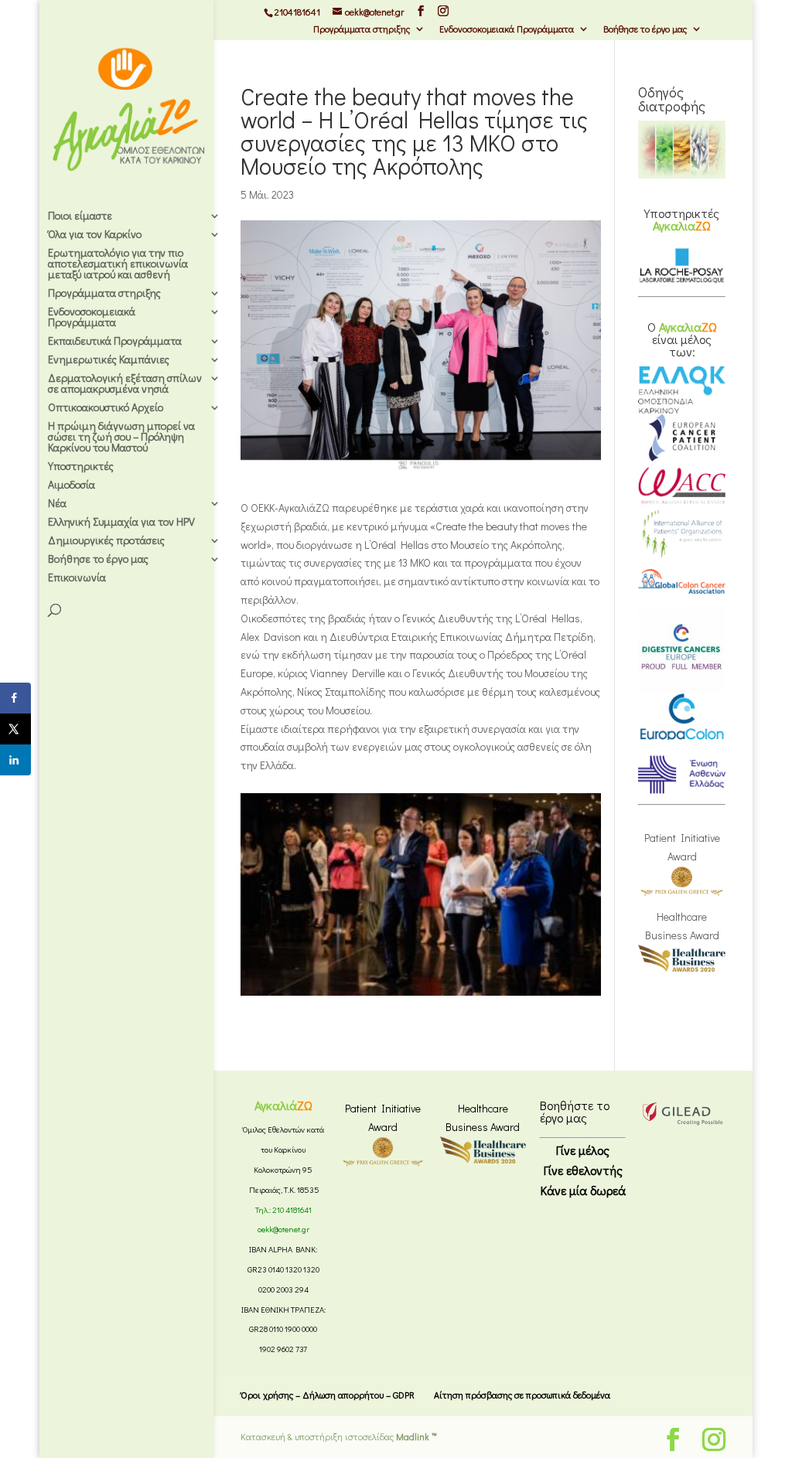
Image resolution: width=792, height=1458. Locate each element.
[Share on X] (15, 729)
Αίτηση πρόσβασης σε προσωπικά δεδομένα (522, 1394)
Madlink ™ (416, 1436)
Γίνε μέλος (582, 1150)
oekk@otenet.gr (283, 1229)
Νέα (57, 504)
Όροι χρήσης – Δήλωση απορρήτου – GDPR (328, 1394)
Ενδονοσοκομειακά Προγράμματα (506, 29)
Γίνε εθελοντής (583, 1170)
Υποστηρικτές (81, 467)
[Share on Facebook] (15, 698)
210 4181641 (292, 1209)
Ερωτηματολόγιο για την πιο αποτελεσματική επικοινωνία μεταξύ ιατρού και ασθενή (118, 264)
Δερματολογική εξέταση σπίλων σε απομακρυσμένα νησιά (125, 384)
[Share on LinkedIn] (15, 759)
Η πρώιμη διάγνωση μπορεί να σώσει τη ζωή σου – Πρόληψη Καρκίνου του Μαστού (121, 438)
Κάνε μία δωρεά (583, 1190)
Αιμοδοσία (71, 485)
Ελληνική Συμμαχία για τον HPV (121, 522)
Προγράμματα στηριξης (361, 29)
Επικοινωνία (77, 578)
